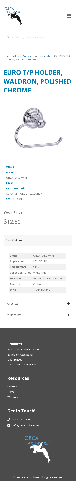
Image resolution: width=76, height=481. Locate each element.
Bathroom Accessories (24, 56)
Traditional (43, 56)
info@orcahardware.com (27, 425)
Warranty (12, 397)
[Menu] (68, 15)
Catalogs (12, 386)
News (10, 391)
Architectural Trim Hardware (23, 349)
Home (7, 56)
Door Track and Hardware (22, 364)
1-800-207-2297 (22, 419)
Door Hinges (14, 359)
